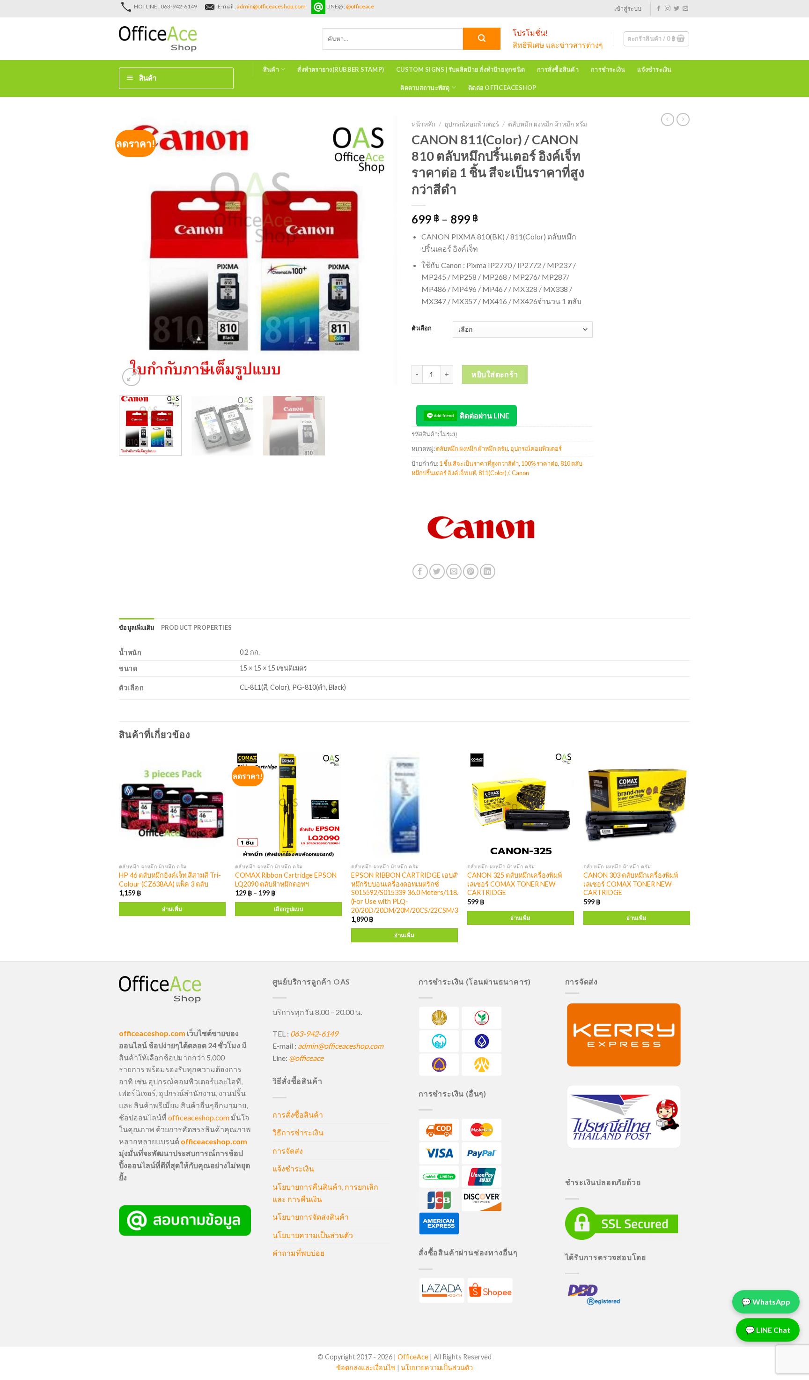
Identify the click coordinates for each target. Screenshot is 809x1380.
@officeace (360, 6)
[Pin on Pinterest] (470, 571)
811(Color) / (493, 473)
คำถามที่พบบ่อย (298, 1252)
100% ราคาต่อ (539, 463)
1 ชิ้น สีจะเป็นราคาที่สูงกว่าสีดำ (479, 463)
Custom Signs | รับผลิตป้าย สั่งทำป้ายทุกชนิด (460, 69)
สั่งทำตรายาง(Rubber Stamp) (340, 69)
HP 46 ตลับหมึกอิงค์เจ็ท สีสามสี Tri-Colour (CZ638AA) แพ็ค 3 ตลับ (170, 879)
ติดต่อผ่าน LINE (484, 415)
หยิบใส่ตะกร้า (494, 374)
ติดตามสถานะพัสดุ (424, 87)
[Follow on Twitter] (676, 9)
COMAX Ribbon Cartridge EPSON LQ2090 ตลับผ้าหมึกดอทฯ (286, 879)
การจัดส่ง (287, 1150)
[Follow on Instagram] (667, 9)
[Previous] (136, 252)
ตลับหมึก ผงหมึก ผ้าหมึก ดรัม (547, 124)
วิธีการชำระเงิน (298, 1132)
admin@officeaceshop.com (271, 6)
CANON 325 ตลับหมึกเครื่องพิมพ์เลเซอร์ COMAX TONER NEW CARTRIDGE (514, 883)
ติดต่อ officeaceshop (502, 87)
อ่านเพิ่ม (172, 909)
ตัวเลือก (422, 328)
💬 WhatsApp (766, 1301)
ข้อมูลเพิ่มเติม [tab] (136, 627)
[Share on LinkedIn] (487, 571)
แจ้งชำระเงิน (654, 69)
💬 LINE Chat (767, 1329)
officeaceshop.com (198, 1117)
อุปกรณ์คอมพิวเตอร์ (471, 124)
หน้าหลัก (423, 124)
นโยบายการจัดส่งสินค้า (310, 1216)
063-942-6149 (314, 1033)
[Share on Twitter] (437, 571)
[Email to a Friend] (454, 571)
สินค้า (271, 69)
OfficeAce (412, 1357)
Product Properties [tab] (196, 627)
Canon (520, 473)
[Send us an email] (685, 9)
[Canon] (482, 528)
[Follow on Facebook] (659, 9)
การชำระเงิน (608, 69)
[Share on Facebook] (420, 571)
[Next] (380, 252)
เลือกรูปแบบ (288, 909)
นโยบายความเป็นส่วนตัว (312, 1235)
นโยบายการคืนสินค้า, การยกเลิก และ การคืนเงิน (325, 1192)
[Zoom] (131, 377)
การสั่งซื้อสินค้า (558, 69)
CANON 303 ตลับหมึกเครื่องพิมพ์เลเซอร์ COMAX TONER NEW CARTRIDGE (630, 883)
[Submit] (481, 39)
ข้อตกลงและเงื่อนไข (366, 1368)
